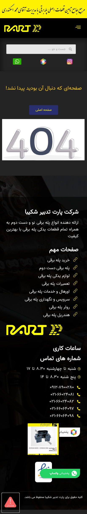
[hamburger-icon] (78, 28)
